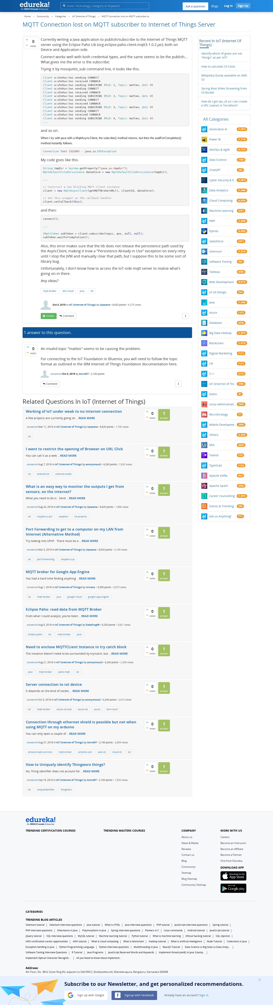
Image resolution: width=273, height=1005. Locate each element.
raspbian (63, 516)
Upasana (105, 304)
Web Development (221, 282)
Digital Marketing (220, 353)
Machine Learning (221, 211)
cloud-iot (117, 752)
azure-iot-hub (64, 709)
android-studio (63, 474)
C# (211, 363)
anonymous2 (93, 464)
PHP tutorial (163, 924)
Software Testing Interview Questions (46, 952)
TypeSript (215, 465)
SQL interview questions (59, 936)
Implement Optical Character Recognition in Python (49, 958)
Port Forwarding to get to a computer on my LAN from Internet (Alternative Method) (74, 532)
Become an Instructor (233, 843)
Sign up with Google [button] (90, 995)
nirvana (90, 587)
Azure (213, 312)
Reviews (186, 849)
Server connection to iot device (54, 684)
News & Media (189, 843)
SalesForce (216, 241)
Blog (184, 861)
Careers (224, 837)
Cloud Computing (221, 200)
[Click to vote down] (27, 45)
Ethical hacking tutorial (198, 936)
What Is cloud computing (105, 941)
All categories (216, 119)
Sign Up (243, 6)
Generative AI (218, 129)
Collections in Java (237, 941)
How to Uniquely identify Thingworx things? (65, 764)
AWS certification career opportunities (47, 941)
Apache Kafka (218, 475)
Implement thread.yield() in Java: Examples (182, 952)
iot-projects (80, 516)
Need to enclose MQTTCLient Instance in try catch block (76, 646)
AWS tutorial (80, 941)
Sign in (203, 995)
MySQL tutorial (86, 936)
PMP (212, 221)
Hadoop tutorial (157, 941)
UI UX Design (217, 292)
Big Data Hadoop (220, 333)
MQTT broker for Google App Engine (58, 571)
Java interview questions (138, 924)
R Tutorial (77, 952)
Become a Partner (231, 855)
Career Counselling (222, 496)
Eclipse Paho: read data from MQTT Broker (64, 609)
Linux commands (173, 930)
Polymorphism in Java (94, 930)
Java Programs (95, 952)
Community (188, 867)
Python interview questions (114, 947)
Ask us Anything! (220, 516)
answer (50, 316)
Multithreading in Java (146, 947)
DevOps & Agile (219, 149)
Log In (228, 6)
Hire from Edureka (231, 861)
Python (213, 231)
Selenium (215, 251)
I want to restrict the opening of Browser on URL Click (74, 448)
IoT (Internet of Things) (82, 304)
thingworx (66, 789)
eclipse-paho (35, 634)
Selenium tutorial (35, 924)
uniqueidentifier (46, 789)
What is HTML (112, 924)
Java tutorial (93, 924)
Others (213, 435)
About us (186, 837)
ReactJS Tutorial (171, 947)
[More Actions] (185, 316)
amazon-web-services (40, 752)
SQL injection (223, 936)
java (82, 291)
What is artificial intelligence (186, 941)
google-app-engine (98, 596)
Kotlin (213, 394)
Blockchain (216, 343)
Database (215, 323)
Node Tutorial (214, 941)
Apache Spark (218, 486)
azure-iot (83, 709)
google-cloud (74, 596)
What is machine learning (167, 936)
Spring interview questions (125, 930)
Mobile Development (223, 424)
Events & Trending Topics (223, 506)
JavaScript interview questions (191, 924)
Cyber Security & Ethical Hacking (223, 180)
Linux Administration (223, 404)
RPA (211, 445)
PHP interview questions (39, 930)
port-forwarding (46, 559)
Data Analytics (218, 190)
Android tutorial (196, 930)
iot (92, 291)
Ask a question (195, 6)
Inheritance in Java (67, 930)
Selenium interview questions (65, 924)
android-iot (43, 474)
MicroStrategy (218, 414)
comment (68, 316)
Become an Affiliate (231, 849)
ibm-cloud (68, 291)
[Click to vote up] (27, 39)
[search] (64, 5)
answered (56, 374)
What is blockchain (133, 941)
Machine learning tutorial (113, 936)
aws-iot (102, 752)
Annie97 (84, 374)
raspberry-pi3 (44, 516)
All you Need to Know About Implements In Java (99, 958)
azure (97, 709)
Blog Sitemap (189, 879)
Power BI (215, 139)
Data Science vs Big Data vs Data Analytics (208, 947)
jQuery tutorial (34, 936)
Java (212, 302)
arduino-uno (85, 752)
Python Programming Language (76, 947)
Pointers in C (152, 930)
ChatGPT (215, 170)
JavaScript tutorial (219, 930)
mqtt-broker (49, 291)
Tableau (214, 272)
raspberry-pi (68, 559)
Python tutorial (140, 936)
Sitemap (186, 873)
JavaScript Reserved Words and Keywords (131, 952)
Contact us (187, 855)
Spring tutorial (220, 924)
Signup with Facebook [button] (139, 995)
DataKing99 (93, 624)
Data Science (217, 160)
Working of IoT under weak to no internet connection (74, 411)
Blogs (214, 6)
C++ (211, 374)
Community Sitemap (193, 885)
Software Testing (220, 261)
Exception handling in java (40, 947)
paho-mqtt (64, 672)
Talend (213, 455)
